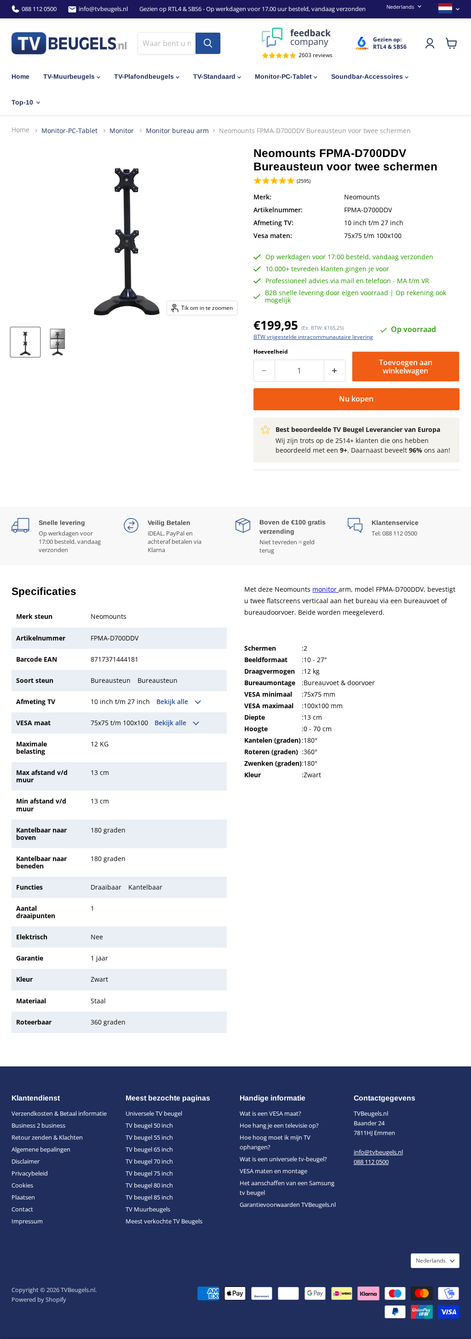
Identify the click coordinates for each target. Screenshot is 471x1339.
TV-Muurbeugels (69, 76)
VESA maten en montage (273, 1171)
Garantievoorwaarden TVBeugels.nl (288, 1204)
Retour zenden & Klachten (47, 1137)
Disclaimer (25, 1161)
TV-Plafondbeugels (144, 76)
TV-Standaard (214, 76)
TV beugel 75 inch (149, 1173)
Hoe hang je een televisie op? (279, 1125)
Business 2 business (38, 1125)
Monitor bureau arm (177, 130)
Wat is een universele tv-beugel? (283, 1159)
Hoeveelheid (270, 352)
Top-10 (22, 102)
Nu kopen (356, 399)
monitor (325, 589)
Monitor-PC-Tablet (283, 76)
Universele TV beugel (154, 1113)
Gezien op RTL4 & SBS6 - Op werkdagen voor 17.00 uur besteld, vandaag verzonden (252, 9)
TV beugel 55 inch (149, 1137)
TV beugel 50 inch (149, 1125)
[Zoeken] (207, 43)
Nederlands (400, 7)
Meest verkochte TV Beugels (164, 1221)
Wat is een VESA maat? (270, 1113)
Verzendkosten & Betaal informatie (59, 1113)
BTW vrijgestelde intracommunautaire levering (313, 337)
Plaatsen (23, 1197)
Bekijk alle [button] (173, 701)
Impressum (27, 1221)
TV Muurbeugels (148, 1209)
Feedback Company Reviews (297, 37)
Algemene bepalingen (40, 1149)
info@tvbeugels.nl (103, 9)
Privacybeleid (29, 1173)
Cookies (22, 1185)
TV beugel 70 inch (149, 1161)
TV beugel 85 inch (149, 1197)
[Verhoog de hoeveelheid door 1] (334, 371)
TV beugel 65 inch (149, 1149)
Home (20, 76)
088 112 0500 (39, 9)
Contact (22, 1209)
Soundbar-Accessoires (367, 76)
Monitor (122, 130)
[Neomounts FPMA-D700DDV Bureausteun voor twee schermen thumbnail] (25, 342)
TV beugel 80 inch (149, 1185)
